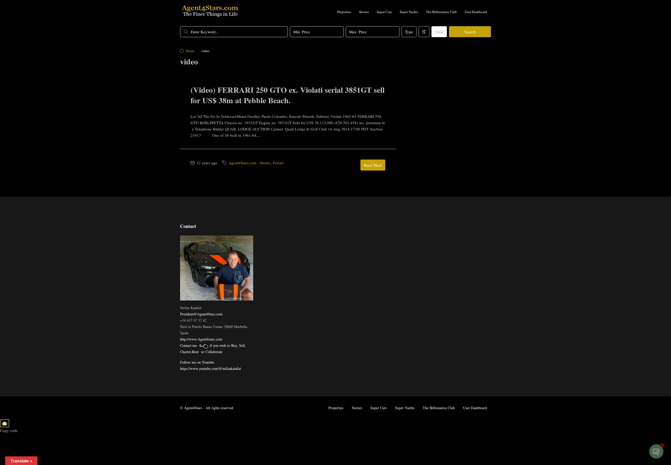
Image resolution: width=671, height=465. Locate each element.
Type (409, 31)
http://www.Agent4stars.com (201, 339)
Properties (344, 11)
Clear (439, 31)
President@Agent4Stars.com (201, 313)
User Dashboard (476, 11)
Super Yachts (409, 11)
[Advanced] (424, 31)
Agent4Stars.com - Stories (249, 162)
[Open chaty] (656, 451)
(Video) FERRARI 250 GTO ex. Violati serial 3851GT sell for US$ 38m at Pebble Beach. (288, 95)
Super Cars (384, 11)
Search (469, 31)
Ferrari (278, 162)
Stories (364, 11)
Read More (373, 165)
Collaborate (214, 351)
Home (190, 50)
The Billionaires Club (441, 11)
